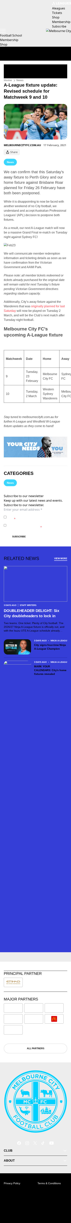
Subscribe (19, 536)
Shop (3, 44)
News (19, 80)
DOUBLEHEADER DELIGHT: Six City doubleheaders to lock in (31, 613)
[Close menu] (62, 1202)
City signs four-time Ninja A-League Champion (50, 646)
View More (60, 558)
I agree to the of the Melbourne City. (37, 517)
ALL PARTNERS (35, 1048)
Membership (9, 40)
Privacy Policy (34, 515)
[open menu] (3, 31)
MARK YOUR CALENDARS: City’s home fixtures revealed (50, 670)
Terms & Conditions (49, 1183)
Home (8, 80)
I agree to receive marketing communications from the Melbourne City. (37, 525)
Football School (11, 35)
